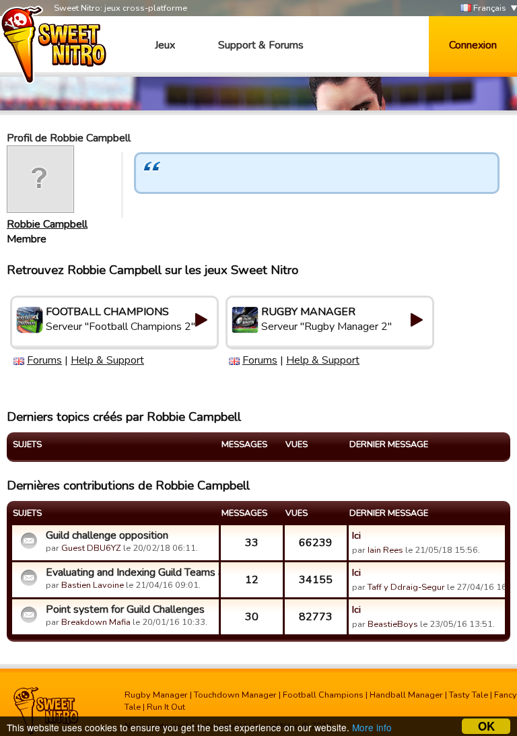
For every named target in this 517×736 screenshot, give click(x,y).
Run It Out (166, 707)
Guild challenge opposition (107, 535)
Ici (356, 535)
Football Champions (323, 695)
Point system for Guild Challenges (125, 609)
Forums (44, 360)
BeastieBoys (393, 624)
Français (488, 8)
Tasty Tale (468, 695)
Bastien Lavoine (92, 585)
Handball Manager (406, 695)
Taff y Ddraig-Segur (406, 587)
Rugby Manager (156, 695)
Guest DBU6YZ (91, 548)
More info (372, 727)
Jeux (165, 45)
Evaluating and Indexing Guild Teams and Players (130, 572)
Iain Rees (385, 550)
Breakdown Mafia (96, 622)
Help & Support (107, 360)
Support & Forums (261, 45)
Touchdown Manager (235, 695)
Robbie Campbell (47, 224)
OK (486, 726)
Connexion (473, 45)
